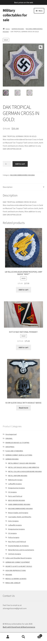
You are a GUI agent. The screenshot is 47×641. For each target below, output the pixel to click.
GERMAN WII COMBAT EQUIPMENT (17, 562)
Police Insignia (13, 537)
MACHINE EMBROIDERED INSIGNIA (22, 175)
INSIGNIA (8, 574)
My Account (8, 637)
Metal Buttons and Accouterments (21, 550)
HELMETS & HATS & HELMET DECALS (18, 566)
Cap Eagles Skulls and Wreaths (19, 517)
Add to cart (20, 164)
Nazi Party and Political (17, 541)
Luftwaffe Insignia (15, 484)
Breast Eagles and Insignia (18, 513)
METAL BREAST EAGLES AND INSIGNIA (22, 463)
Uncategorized (11, 434)
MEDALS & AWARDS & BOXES (15, 578)
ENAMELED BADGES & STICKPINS (17, 442)
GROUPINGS (9, 447)
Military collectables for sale (15, 15)
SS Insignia (12, 492)
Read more (23, 407)
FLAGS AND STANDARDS (14, 451)
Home (8, 29)
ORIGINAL (9, 438)
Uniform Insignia (14, 554)
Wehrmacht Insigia (15, 480)
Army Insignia (13, 521)
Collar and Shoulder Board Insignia (18, 558)
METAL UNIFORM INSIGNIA (17, 476)
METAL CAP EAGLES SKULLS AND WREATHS (23, 467)
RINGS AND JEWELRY (12, 583)
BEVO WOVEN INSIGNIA (16, 500)
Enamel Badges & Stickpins (18, 546)
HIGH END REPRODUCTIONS (15, 570)
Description (7, 187)
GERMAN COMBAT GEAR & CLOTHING (18, 455)
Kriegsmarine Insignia (16, 488)
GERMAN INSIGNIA (18, 29)
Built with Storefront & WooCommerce (19, 627)
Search (23, 637)
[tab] (23, 187)
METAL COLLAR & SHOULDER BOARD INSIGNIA (25, 471)
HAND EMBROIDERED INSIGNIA (19, 504)
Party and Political (15, 496)
